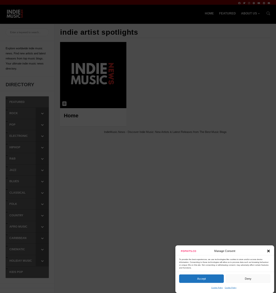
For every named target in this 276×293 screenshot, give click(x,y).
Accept (201, 278)
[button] (268, 251)
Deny (248, 278)
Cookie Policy (217, 288)
